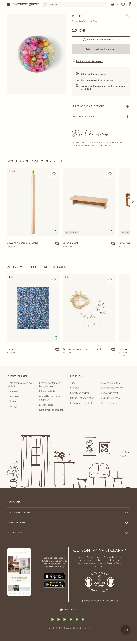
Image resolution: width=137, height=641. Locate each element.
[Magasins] (112, 5)
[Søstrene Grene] (26, 4)
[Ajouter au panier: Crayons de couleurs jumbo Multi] (57, 243)
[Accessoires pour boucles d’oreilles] (89, 308)
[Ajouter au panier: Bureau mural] (113, 243)
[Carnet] (33, 308)
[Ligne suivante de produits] (133, 201)
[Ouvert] (8, 4)
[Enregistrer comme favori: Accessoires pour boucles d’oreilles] (110, 280)
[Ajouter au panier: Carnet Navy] (57, 349)
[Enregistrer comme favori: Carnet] (54, 280)
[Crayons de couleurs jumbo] (33, 202)
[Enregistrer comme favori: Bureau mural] (110, 173)
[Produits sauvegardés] (123, 5)
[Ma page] (118, 5)
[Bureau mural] (89, 202)
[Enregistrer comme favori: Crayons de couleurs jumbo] (54, 173)
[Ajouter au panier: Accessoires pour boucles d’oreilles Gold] (113, 349)
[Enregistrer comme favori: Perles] (128, 16)
